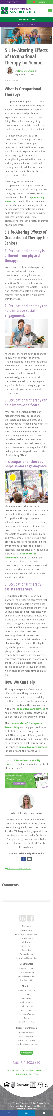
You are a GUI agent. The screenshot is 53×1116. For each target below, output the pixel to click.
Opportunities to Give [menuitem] (26, 1036)
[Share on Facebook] (9, 1113)
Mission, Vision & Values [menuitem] (26, 990)
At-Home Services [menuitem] (26, 954)
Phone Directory (26, 24)
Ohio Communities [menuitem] (26, 980)
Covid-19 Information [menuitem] (26, 1022)
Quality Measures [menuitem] (26, 1002)
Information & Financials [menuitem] (26, 1014)
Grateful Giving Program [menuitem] (26, 1040)
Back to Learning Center (19, 868)
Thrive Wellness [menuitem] (26, 998)
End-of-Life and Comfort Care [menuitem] (26, 958)
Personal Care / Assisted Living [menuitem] (26, 934)
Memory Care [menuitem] (26, 946)
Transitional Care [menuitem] (26, 938)
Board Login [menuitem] (37, 1106)
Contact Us (26, 1052)
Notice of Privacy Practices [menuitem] (16, 1103)
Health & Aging (11, 80)
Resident (26, 19)
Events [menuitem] (26, 1018)
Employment (13, 2)
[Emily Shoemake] (10, 70)
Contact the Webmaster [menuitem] (26, 1109)
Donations (41, 2)
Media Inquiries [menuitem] (26, 1010)
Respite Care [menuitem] (26, 950)
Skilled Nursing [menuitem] (26, 942)
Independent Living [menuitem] (26, 930)
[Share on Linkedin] (26, 1113)
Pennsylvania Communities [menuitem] (26, 968)
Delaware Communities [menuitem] (26, 972)
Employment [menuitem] (26, 994)
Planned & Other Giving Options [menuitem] (26, 1044)
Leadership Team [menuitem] (26, 1006)
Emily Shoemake (26, 70)
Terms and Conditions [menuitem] (20, 1106)
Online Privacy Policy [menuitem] (40, 1103)
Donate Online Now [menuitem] (26, 1032)
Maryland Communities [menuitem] (26, 976)
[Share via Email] (44, 1113)
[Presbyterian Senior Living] (18, 11)
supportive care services (31, 708)
